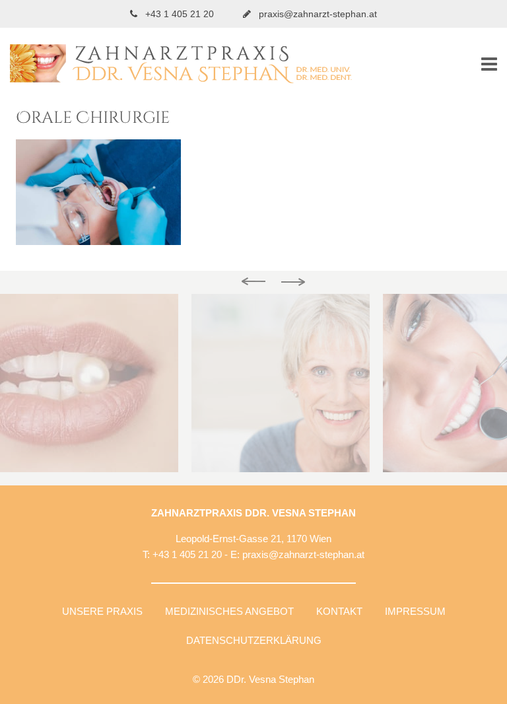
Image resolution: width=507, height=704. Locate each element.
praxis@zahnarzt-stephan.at (316, 14)
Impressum (415, 611)
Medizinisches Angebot (229, 611)
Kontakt (339, 611)
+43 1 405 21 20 (180, 14)
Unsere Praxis (102, 611)
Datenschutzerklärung (253, 640)
